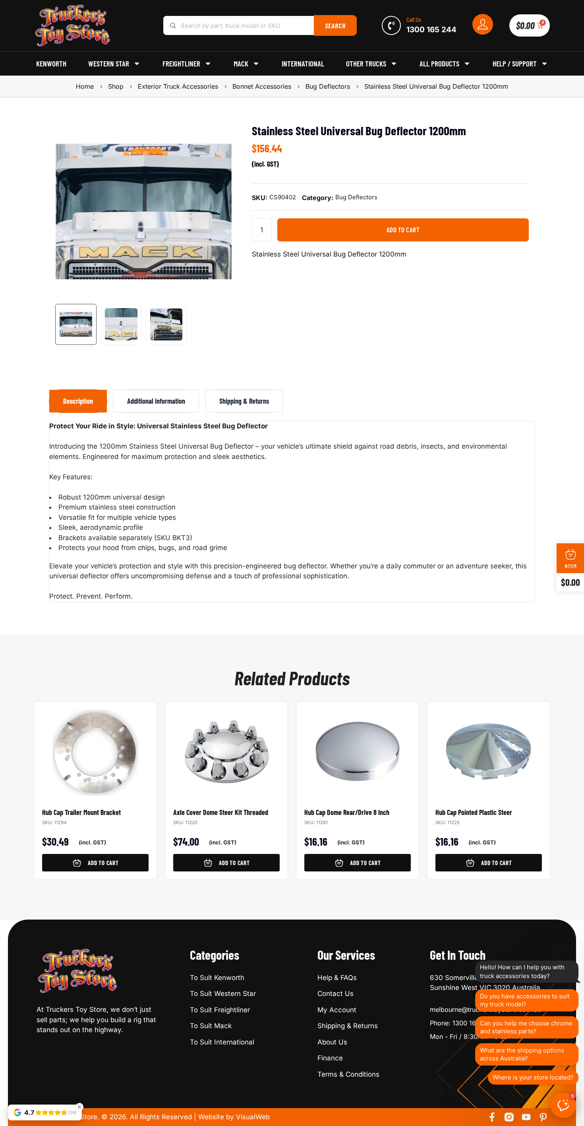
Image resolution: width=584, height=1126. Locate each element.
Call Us (413, 19)
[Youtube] (526, 1117)
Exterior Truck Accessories (178, 86)
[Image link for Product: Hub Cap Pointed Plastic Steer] (488, 748)
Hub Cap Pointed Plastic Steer (473, 812)
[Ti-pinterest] (543, 1117)
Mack (241, 64)
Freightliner (181, 64)
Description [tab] (78, 401)
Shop (116, 86)
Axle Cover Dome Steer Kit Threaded (220, 812)
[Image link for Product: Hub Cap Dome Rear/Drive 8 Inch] (357, 748)
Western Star (108, 64)
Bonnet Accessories (261, 86)
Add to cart (403, 229)
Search (335, 25)
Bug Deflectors (328, 86)
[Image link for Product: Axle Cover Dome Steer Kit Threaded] (226, 748)
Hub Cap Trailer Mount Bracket (81, 812)
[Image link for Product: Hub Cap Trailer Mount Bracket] (95, 748)
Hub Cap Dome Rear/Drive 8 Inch (346, 812)
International (303, 64)
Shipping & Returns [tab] (244, 401)
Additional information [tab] (156, 401)
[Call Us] (391, 25)
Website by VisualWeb (234, 1117)
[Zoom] (222, 133)
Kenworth (51, 64)
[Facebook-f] (492, 1117)
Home (85, 86)
